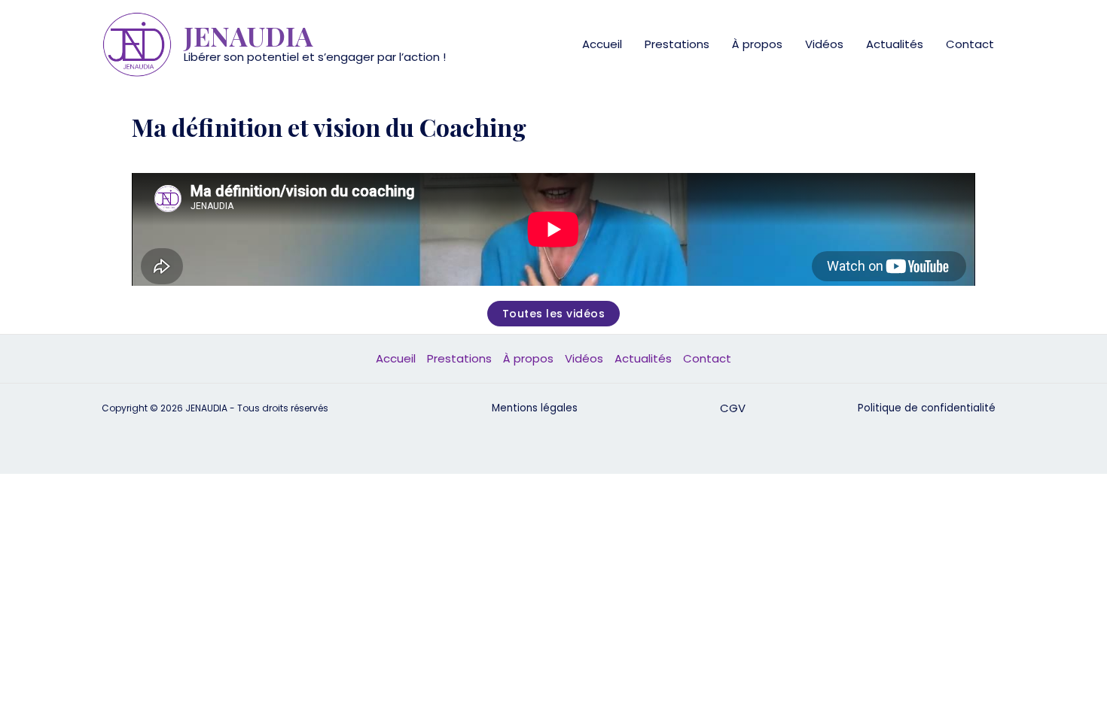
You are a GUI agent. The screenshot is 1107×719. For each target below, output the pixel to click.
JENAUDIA (248, 35)
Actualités (894, 44)
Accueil (602, 44)
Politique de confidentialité (927, 408)
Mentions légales (535, 408)
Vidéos (824, 44)
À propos (757, 44)
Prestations (677, 44)
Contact (970, 44)
